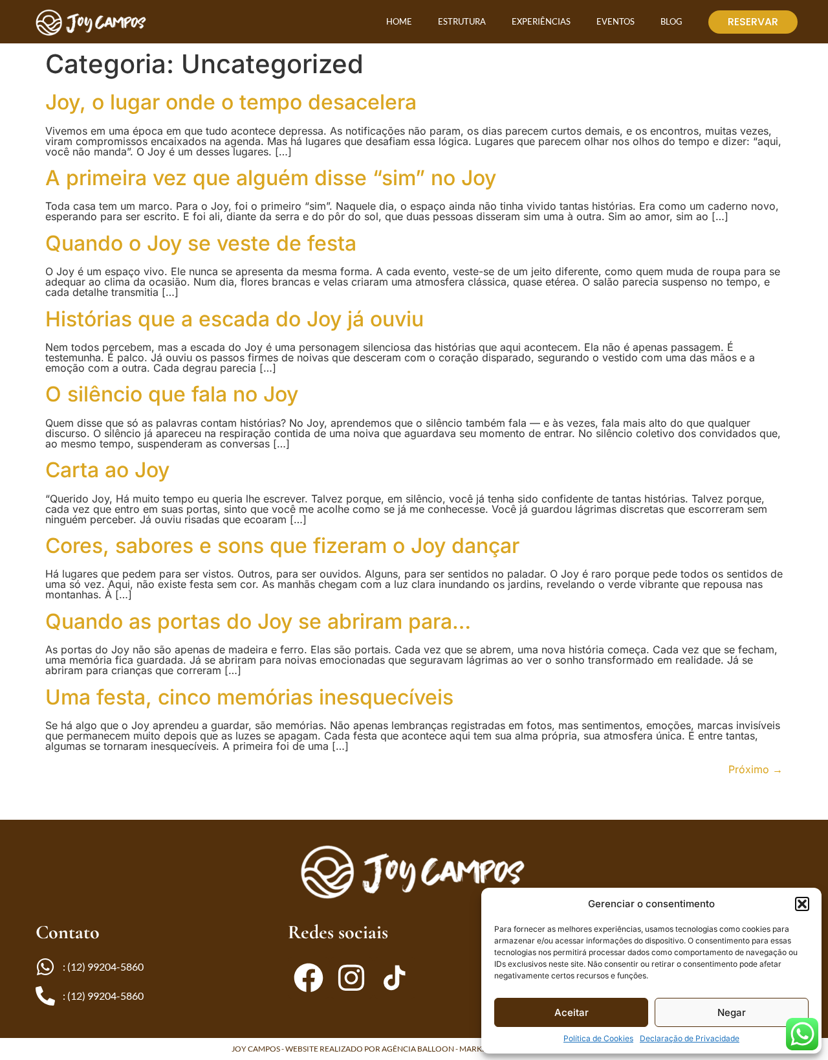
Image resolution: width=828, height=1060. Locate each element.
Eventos (615, 21)
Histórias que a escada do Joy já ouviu (234, 319)
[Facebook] (308, 977)
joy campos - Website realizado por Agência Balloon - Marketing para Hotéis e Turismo (414, 1049)
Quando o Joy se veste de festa (200, 243)
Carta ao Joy (107, 469)
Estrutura (462, 21)
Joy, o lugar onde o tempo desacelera (231, 102)
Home (399, 21)
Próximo (755, 769)
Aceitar (571, 1012)
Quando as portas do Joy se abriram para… (258, 621)
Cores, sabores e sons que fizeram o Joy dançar (282, 545)
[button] (802, 903)
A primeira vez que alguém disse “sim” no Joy (270, 177)
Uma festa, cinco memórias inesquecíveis (249, 697)
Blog (671, 21)
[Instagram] (351, 977)
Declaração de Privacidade (689, 1038)
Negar (731, 1012)
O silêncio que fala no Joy (171, 394)
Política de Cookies (598, 1038)
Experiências (541, 21)
